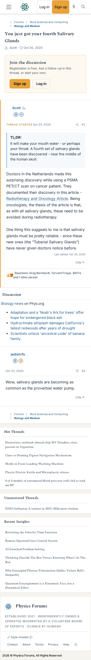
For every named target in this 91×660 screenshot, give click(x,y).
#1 (83, 124)
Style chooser (19, 637)
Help (66, 644)
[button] (77, 124)
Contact (12, 644)
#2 (83, 371)
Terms (39, 644)
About (26, 644)
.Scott (16, 108)
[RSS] (76, 644)
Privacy (53, 644)
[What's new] (73, 6)
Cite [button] (78, 262)
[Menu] (8, 7)
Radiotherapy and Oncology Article (37, 198)
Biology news (12, 303)
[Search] (83, 6)
